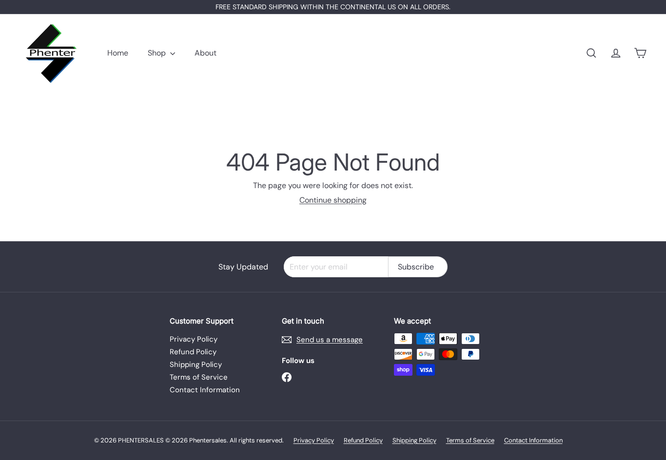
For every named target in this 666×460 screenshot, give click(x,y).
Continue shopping (333, 200)
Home (117, 53)
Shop (158, 53)
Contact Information (205, 390)
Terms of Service (199, 377)
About (205, 53)
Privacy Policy (193, 339)
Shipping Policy (196, 364)
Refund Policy (193, 352)
